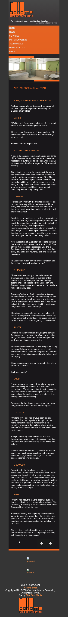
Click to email (30, 587)
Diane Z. (17, 118)
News (12, 32)
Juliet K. (18, 327)
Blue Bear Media (34, 595)
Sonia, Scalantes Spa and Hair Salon (32, 100)
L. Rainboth (19, 196)
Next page (50, 543)
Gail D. (17, 379)
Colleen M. (19, 412)
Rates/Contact (17, 48)
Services (14, 36)
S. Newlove (19, 270)
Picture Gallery (18, 40)
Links (12, 52)
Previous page (41, 543)
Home (12, 28)
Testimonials (16, 44)
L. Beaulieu (19, 465)
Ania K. (17, 494)
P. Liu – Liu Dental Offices (26, 150)
